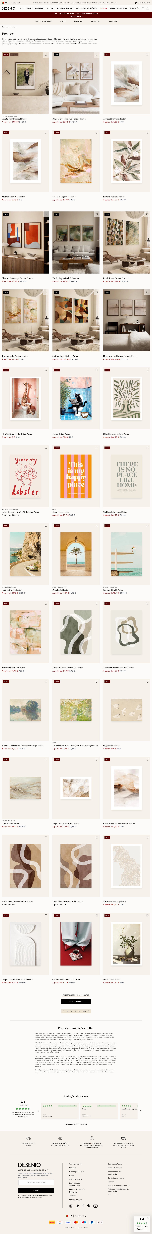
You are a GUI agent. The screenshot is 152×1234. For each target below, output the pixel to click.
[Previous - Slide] (38, 1111)
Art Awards (73, 1196)
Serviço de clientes (115, 1168)
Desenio (5, 27)
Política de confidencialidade (119, 1186)
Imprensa (72, 1168)
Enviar (36, 1190)
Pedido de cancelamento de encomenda (118, 1190)
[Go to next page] (89, 1011)
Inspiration (135, 8)
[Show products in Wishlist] (142, 8)
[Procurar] (138, 8)
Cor (62, 21)
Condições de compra (116, 1178)
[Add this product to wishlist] (46, 55)
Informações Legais (76, 1172)
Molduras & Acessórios (86, 8)
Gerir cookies (113, 1195)
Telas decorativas (65, 8)
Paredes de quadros (118, 8)
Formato (77, 21)
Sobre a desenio (75, 1164)
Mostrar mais (76, 1001)
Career (72, 1175)
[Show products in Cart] (147, 8)
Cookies (111, 1182)
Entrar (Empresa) (75, 1200)
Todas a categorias (42, 21)
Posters (50, 8)
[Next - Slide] (140, 1111)
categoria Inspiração (66, 1051)
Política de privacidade (39, 1195)
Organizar (112, 21)
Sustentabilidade (75, 1179)
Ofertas (103, 8)
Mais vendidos (26, 8)
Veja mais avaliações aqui (76, 1124)
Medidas (94, 21)
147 (84, 1011)
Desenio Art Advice (115, 1164)
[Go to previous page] (63, 1011)
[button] (142, 1224)
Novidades (39, 8)
